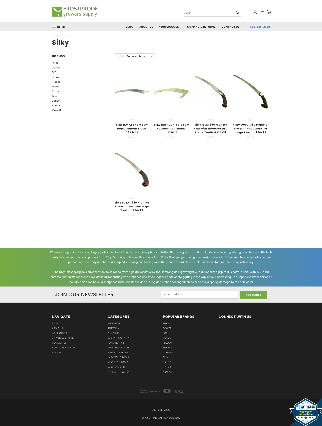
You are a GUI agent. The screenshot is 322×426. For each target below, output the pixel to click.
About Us (146, 27)
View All (56, 110)
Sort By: (120, 56)
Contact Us (230, 27)
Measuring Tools (118, 362)
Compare (130, 91)
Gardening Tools (118, 352)
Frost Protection (118, 347)
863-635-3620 (260, 27)
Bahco (56, 101)
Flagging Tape (116, 342)
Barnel (56, 105)
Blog (129, 27)
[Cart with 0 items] (269, 12)
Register (70, 347)
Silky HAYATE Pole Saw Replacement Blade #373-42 (132, 128)
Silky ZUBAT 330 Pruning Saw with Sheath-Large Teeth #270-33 (131, 206)
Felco (55, 63)
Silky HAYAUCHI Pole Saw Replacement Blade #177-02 (171, 128)
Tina (54, 96)
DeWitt (56, 67)
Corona (56, 91)
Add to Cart (131, 98)
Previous (312, 414)
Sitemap (56, 352)
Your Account (170, 27)
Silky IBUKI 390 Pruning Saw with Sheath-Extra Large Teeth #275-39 (210, 128)
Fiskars (56, 86)
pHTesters (113, 333)
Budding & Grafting (119, 337)
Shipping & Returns (201, 27)
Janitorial (114, 328)
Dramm (56, 77)
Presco (56, 82)
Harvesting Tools (118, 357)
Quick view (132, 84)
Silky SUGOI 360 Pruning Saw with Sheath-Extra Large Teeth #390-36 (250, 128)
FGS (54, 72)
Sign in (56, 347)
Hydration (114, 323)
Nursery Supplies (117, 367)
